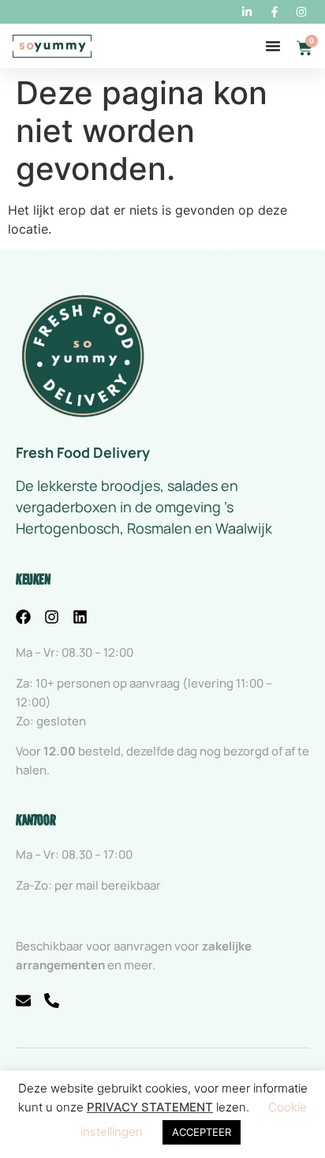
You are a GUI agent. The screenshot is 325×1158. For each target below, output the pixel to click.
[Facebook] (23, 616)
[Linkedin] (80, 616)
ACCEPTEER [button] (201, 1132)
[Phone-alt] (51, 1000)
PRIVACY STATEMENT (150, 1107)
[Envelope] (23, 1000)
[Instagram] (51, 616)
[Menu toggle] (273, 46)
